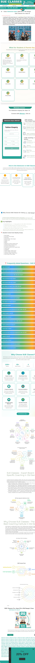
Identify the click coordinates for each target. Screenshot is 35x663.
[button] (33, 649)
